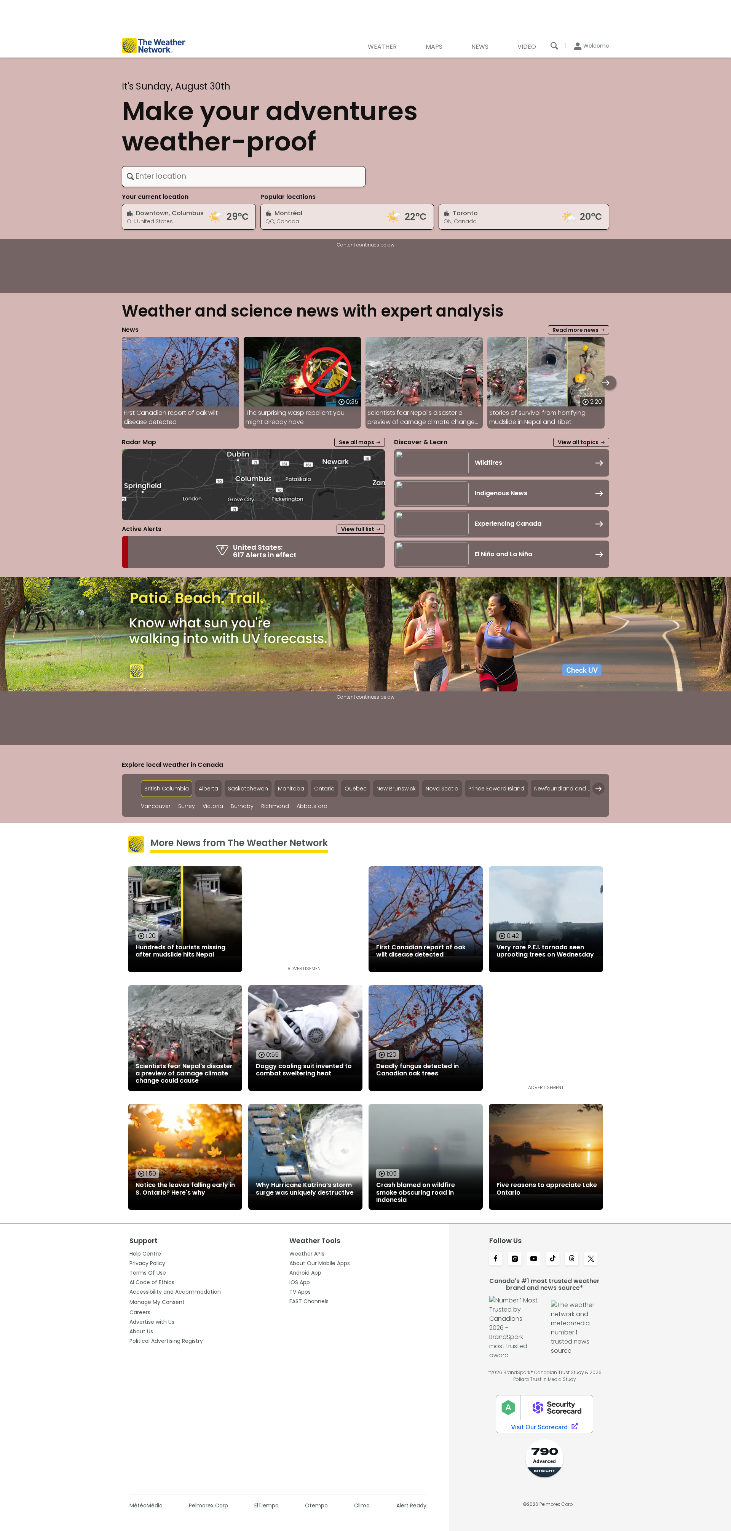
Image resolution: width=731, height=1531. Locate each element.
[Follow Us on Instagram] (514, 1259)
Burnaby (242, 806)
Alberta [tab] (208, 788)
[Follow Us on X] (590, 1259)
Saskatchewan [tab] (248, 788)
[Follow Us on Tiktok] (552, 1259)
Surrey (186, 806)
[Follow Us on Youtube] (533, 1259)
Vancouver (156, 806)
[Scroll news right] (609, 383)
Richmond (275, 806)
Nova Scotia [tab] (442, 788)
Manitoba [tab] (291, 788)
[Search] (554, 46)
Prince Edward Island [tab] (496, 788)
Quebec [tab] (356, 788)
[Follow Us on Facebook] (495, 1259)
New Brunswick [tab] (396, 788)
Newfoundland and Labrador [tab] (573, 788)
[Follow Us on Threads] (571, 1259)
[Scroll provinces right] (598, 788)
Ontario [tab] (324, 788)
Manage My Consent (157, 1302)
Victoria (213, 806)
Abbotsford (312, 806)
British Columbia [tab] (166, 788)
